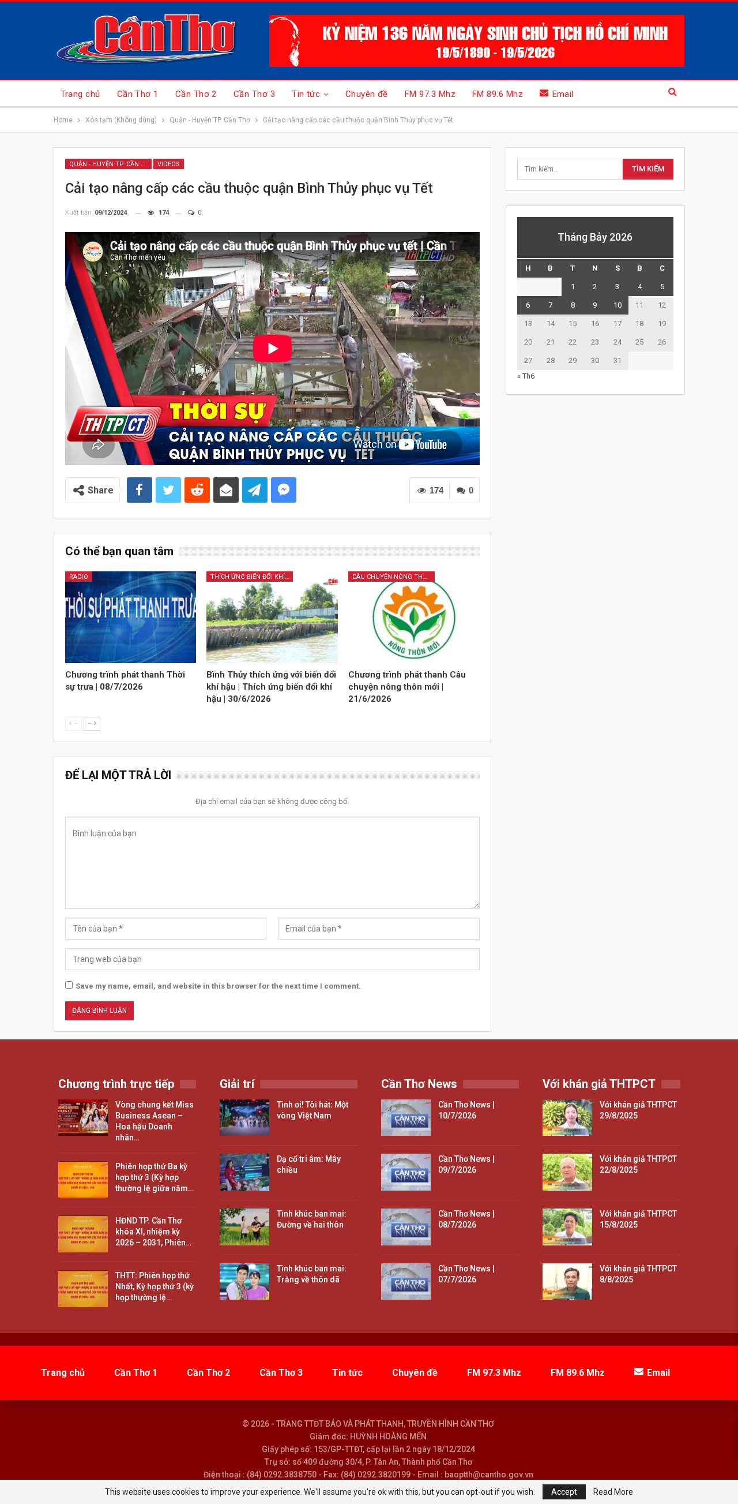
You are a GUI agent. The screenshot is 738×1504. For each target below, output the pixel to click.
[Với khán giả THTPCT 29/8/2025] (567, 1117)
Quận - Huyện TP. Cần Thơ (110, 164)
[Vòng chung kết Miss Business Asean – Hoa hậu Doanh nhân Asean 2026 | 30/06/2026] (83, 1117)
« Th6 (525, 376)
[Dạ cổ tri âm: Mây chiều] (244, 1172)
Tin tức (306, 94)
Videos (168, 164)
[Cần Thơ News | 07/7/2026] (406, 1281)
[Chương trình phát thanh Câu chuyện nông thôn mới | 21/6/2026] (414, 617)
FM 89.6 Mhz (497, 94)
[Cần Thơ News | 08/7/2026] (406, 1227)
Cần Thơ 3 (254, 94)
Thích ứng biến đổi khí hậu (251, 577)
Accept (564, 1491)
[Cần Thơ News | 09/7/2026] (406, 1172)
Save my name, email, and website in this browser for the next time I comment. (218, 986)
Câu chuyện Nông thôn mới (393, 577)
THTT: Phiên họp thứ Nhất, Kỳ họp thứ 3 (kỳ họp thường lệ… (154, 1286)
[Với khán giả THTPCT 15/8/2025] (567, 1227)
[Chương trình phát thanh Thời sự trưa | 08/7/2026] (131, 617)
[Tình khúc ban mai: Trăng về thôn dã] (244, 1281)
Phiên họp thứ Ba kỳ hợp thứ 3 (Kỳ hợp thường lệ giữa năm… (154, 1177)
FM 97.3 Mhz (430, 94)
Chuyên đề (366, 94)
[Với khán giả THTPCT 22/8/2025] (567, 1172)
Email (563, 94)
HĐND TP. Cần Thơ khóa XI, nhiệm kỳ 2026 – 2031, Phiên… (153, 1231)
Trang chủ (80, 94)
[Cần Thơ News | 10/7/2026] (406, 1117)
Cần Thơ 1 (138, 94)
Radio (78, 577)
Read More (613, 1492)
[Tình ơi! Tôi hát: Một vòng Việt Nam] (244, 1117)
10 (617, 305)
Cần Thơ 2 (196, 94)
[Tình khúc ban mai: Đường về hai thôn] (244, 1227)
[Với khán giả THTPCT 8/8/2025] (567, 1281)
